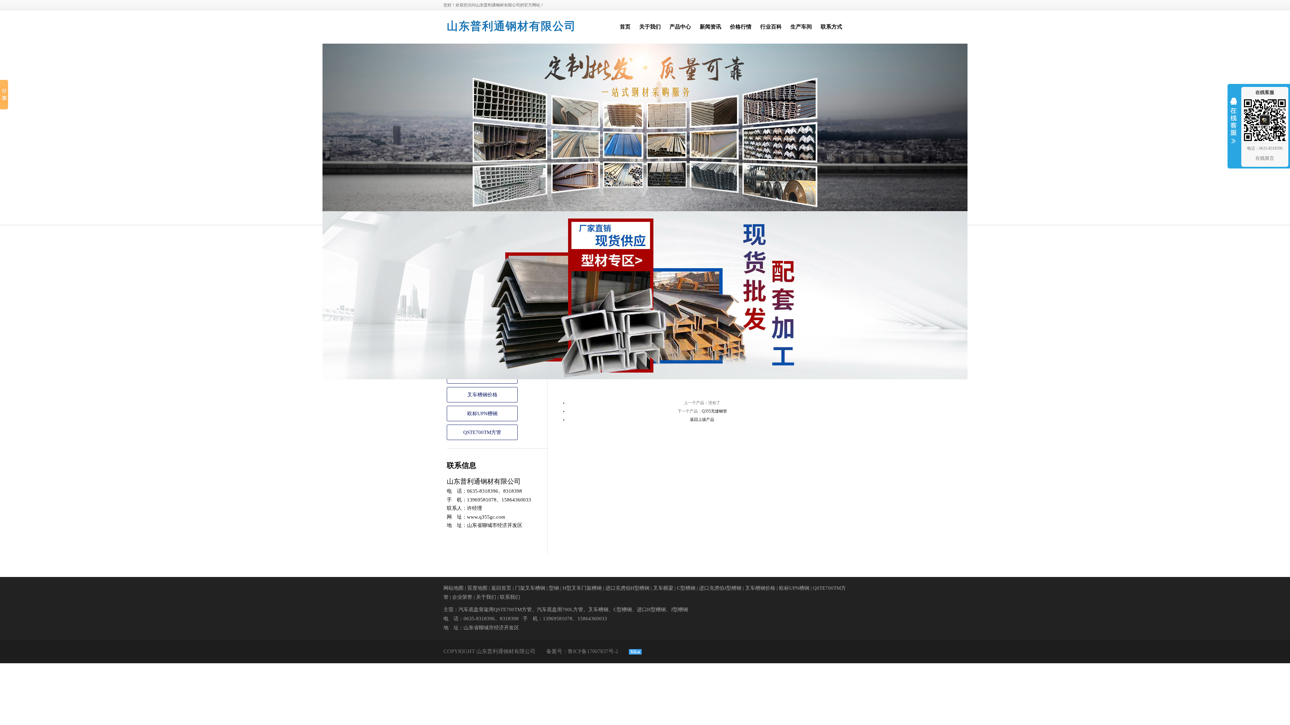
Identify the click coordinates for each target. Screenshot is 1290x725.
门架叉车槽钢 (530, 588)
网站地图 (453, 588)
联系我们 (510, 597)
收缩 (1234, 125)
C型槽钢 (686, 588)
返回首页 (501, 588)
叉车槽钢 (598, 609)
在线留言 (1264, 158)
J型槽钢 (679, 609)
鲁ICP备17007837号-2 (593, 651)
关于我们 (486, 597)
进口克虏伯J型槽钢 (720, 588)
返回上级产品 (702, 419)
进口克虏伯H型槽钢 (627, 588)
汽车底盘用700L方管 (560, 609)
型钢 (554, 588)
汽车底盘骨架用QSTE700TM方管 (495, 609)
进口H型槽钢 (651, 609)
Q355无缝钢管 (714, 411)
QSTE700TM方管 (482, 432)
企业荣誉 (462, 597)
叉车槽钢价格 (482, 394)
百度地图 (477, 588)
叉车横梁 (663, 588)
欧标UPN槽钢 (482, 413)
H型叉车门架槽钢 (582, 588)
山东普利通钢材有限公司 (511, 26)
